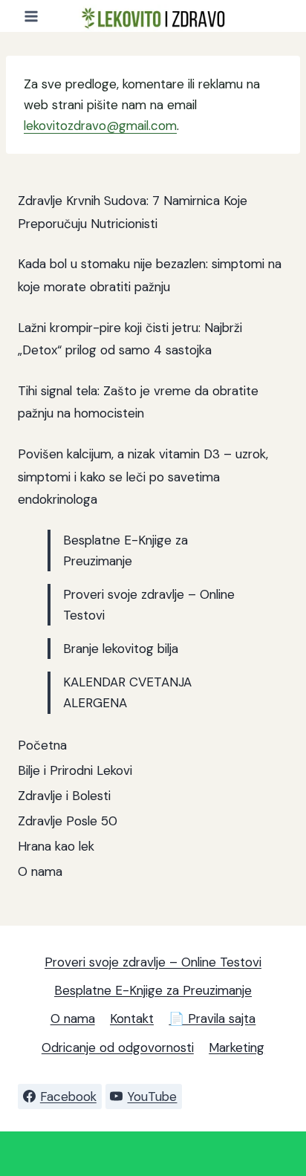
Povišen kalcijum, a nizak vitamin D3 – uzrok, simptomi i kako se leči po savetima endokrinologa (143, 476)
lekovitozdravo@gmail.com (100, 125)
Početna (42, 745)
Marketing (236, 1047)
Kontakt (132, 1018)
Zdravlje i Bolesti (64, 795)
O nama (40, 871)
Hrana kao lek (56, 846)
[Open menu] (31, 15)
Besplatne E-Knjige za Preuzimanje (153, 990)
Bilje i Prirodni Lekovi (75, 770)
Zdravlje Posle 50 (67, 821)
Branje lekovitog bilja (120, 648)
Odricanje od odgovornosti (118, 1047)
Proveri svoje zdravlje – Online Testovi (153, 962)
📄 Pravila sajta (212, 1018)
